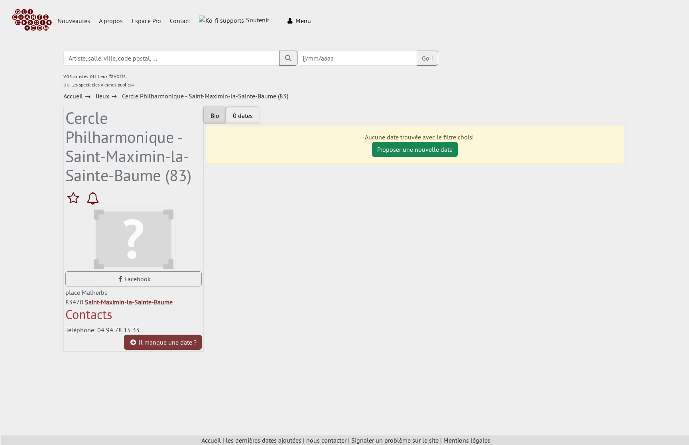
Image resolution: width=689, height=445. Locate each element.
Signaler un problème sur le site (395, 440)
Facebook (137, 279)
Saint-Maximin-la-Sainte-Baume (129, 302)
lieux (103, 76)
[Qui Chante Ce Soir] (32, 21)
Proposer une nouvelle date (415, 149)
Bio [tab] (215, 116)
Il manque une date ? (167, 342)
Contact (180, 21)
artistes (80, 76)
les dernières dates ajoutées (263, 440)
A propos (111, 21)
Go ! (427, 58)
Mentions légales (466, 440)
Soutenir (257, 20)
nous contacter (326, 440)
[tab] (243, 115)
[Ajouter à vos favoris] (75, 198)
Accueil (211, 440)
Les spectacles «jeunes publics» (102, 85)
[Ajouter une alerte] (93, 198)
